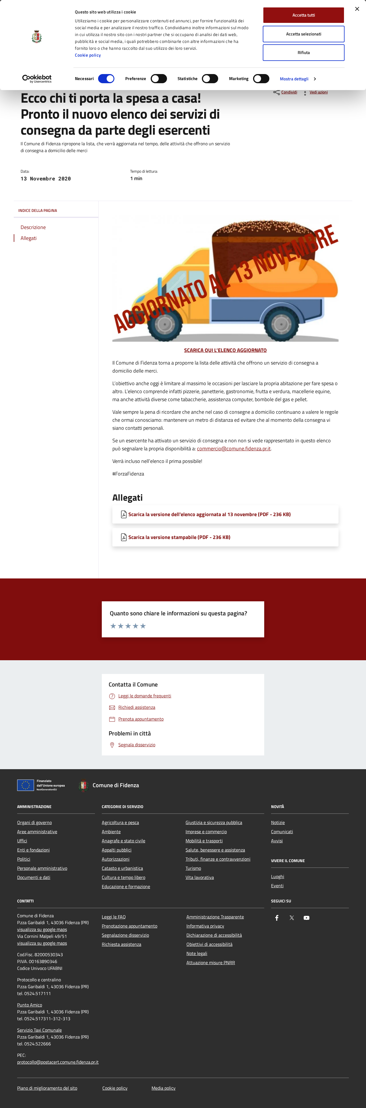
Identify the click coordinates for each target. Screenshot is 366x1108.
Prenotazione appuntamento (129, 925)
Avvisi (277, 840)
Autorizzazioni (116, 859)
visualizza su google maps (42, 929)
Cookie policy (88, 55)
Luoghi (277, 876)
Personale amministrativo (42, 868)
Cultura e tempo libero (123, 877)
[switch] (159, 78)
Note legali (196, 953)
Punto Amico (29, 1004)
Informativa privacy (205, 925)
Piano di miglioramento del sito (47, 1088)
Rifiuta (304, 52)
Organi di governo (34, 822)
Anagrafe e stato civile (123, 840)
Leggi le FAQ (114, 916)
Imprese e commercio (206, 831)
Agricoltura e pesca (120, 822)
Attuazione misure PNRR (210, 962)
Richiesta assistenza (121, 944)
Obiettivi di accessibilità (209, 944)
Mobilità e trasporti (204, 840)
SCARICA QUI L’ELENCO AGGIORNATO (225, 350)
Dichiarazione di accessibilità (214, 935)
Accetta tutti (304, 15)
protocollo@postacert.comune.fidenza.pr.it (58, 1062)
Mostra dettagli (294, 78)
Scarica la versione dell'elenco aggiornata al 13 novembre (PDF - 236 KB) (209, 514)
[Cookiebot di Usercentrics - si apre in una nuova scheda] (37, 79)
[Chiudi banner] (357, 9)
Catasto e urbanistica (122, 868)
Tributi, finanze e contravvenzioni (218, 859)
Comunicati (282, 831)
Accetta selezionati (303, 34)
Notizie (278, 822)
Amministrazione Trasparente (215, 916)
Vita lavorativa (200, 877)
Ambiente (111, 831)
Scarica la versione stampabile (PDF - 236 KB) (179, 537)
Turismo (193, 868)
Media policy (164, 1088)
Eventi (277, 885)
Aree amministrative (37, 831)
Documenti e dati (33, 877)
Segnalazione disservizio (125, 935)
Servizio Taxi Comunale (39, 1030)
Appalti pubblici (117, 849)
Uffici (22, 840)
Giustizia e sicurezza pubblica (214, 822)
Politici (23, 859)
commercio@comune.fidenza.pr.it (233, 448)
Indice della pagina (37, 210)
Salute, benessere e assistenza (215, 849)
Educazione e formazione (126, 886)
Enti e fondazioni (33, 849)
